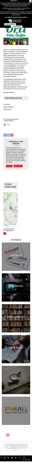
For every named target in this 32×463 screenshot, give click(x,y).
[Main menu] (7, 435)
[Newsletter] (24, 458)
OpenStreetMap (13, 224)
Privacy (20, 448)
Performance (17, 22)
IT (23, 460)
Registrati (18, 166)
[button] (11, 207)
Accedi (9, 166)
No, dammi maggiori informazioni (16, 17)
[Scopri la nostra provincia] (20, 458)
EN (29, 460)
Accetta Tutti (16, 26)
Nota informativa (19, 449)
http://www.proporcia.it (4, 124)
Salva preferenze (10, 24)
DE (26, 460)
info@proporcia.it (8, 124)
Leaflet (6, 224)
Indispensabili (16, 20)
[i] (22, 20)
